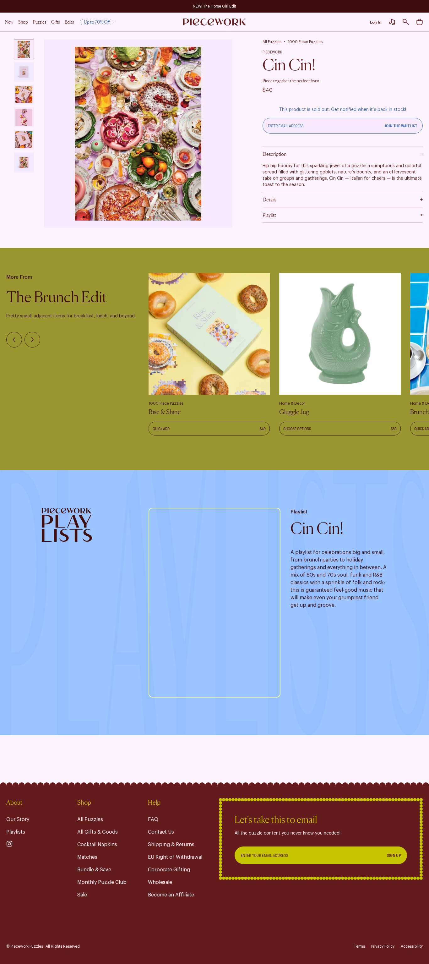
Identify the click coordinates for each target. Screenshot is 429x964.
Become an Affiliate (171, 894)
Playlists (15, 832)
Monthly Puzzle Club (102, 882)
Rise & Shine (165, 412)
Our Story (17, 819)
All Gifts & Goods (97, 832)
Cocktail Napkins (97, 844)
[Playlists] (392, 22)
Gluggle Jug (294, 412)
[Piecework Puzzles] (214, 22)
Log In (375, 22)
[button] (406, 22)
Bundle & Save (94, 869)
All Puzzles (272, 42)
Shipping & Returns (171, 844)
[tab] (24, 49)
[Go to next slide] (32, 340)
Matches (87, 857)
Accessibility (412, 946)
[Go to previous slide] (14, 340)
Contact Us (161, 832)
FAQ (153, 819)
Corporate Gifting (169, 869)
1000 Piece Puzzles (305, 42)
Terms (359, 946)
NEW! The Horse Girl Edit (214, 6)
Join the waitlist (400, 125)
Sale (82, 894)
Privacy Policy (382, 946)
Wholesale (160, 882)
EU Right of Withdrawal (175, 857)
